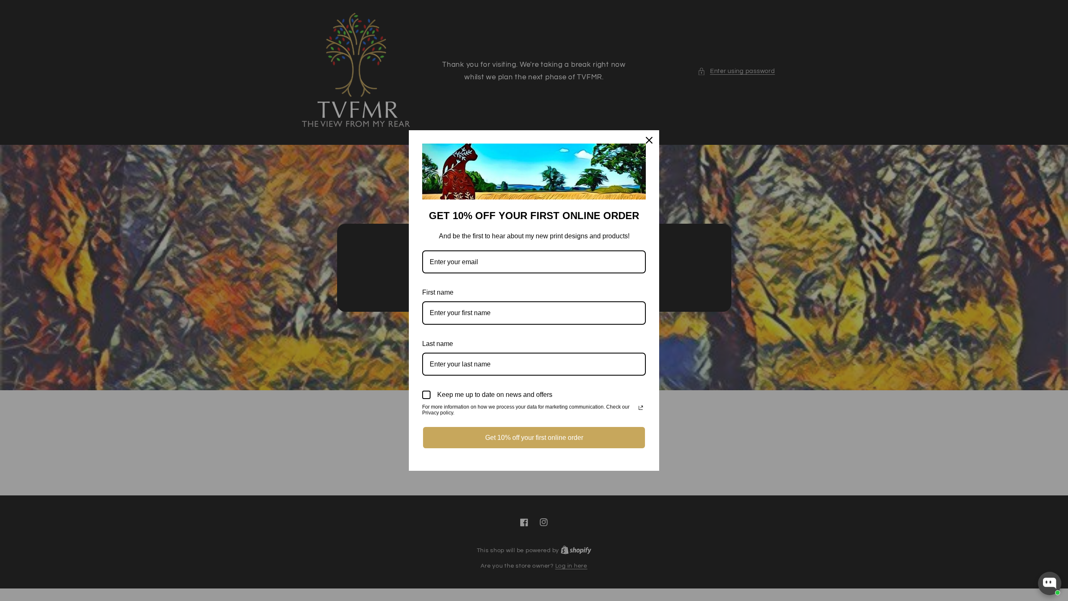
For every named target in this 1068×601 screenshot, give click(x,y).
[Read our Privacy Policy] (641, 408)
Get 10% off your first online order (534, 437)
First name (437, 292)
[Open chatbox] (1049, 583)
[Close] (649, 140)
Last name (437, 343)
